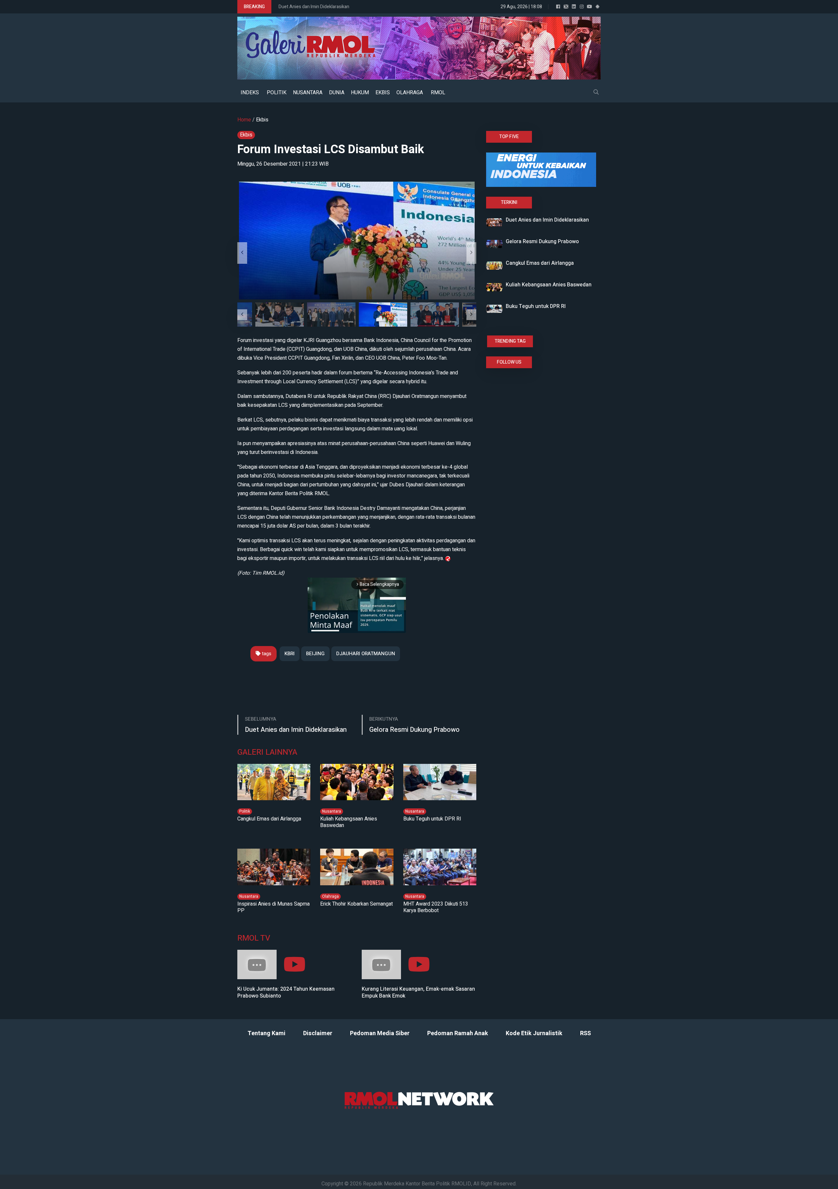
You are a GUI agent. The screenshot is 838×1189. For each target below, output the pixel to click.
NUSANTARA (307, 93)
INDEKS (250, 93)
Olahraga (330, 896)
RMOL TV (253, 938)
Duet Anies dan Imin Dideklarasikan (314, 6)
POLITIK (276, 93)
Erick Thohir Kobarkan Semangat (356, 904)
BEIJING (315, 653)
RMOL (438, 93)
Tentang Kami (266, 1033)
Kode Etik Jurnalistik (534, 1033)
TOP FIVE (509, 136)
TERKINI (509, 202)
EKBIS (382, 93)
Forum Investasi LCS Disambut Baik (330, 149)
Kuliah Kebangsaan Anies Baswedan (348, 822)
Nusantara (331, 811)
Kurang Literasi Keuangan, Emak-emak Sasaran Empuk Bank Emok (418, 993)
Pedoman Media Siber (380, 1033)
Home (244, 120)
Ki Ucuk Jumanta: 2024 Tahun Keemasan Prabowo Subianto (286, 993)
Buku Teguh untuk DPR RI (432, 819)
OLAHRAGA (409, 93)
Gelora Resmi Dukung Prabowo (414, 729)
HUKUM (360, 93)
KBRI (289, 653)
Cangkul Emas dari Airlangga (269, 819)
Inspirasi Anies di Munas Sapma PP (273, 907)
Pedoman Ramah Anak (457, 1033)
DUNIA (336, 93)
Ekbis (262, 120)
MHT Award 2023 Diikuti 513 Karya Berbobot (435, 907)
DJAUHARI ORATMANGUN (365, 653)
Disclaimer (317, 1033)
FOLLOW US (509, 362)
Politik (244, 811)
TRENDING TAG (510, 341)
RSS (585, 1033)
